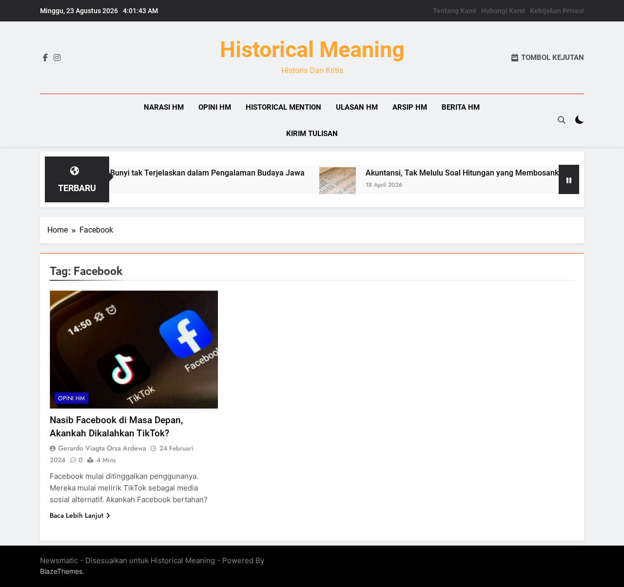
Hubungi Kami (503, 11)
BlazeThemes (61, 571)
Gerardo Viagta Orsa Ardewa (102, 448)
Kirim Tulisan (312, 133)
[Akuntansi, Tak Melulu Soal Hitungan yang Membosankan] (325, 185)
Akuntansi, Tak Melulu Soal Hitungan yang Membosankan (454, 172)
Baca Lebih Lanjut (76, 515)
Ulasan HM (357, 107)
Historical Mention (283, 107)
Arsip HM (409, 107)
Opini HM (214, 107)
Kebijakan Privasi (557, 11)
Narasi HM (164, 107)
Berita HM (461, 107)
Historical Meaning (312, 49)
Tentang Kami (454, 11)
